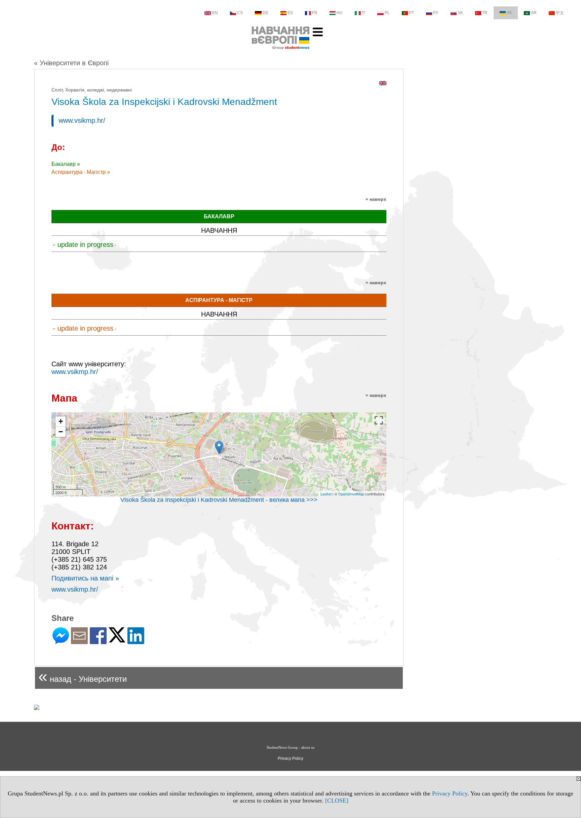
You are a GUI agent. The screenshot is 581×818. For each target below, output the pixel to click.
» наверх (375, 199)
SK (460, 12)
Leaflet (326, 493)
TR (485, 12)
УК (509, 12)
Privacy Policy (449, 793)
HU (340, 12)
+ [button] (61, 421)
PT (411, 12)
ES (290, 12)
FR (314, 12)
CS (240, 12)
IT (363, 12)
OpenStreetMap (351, 493)
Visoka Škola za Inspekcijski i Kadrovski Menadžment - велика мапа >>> (218, 499)
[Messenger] (60, 641)
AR (534, 12)
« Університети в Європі (71, 63)
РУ (435, 12)
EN (215, 12)
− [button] (61, 431)
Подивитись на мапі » (85, 578)
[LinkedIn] (135, 641)
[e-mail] (79, 641)
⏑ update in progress (82, 244)
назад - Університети (82, 676)
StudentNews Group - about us (290, 747)
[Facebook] (98, 641)
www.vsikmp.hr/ (82, 120)
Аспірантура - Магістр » (80, 172)
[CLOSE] (336, 800)
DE (265, 12)
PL (387, 12)
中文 (560, 12)
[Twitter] (117, 639)
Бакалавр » (65, 164)
